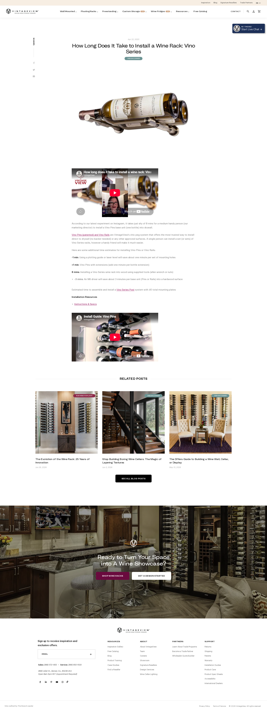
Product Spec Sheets (214, 674)
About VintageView (148, 647)
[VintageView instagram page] (62, 682)
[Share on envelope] (34, 77)
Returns (208, 647)
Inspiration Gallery (115, 647)
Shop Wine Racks (112, 576)
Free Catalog (113, 651)
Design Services (147, 670)
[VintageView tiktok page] (68, 682)
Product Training (115, 660)
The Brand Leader (25, 706)
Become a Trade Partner (182, 651)
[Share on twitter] (34, 70)
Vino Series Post (125, 290)
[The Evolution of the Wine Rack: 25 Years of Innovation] (66, 422)
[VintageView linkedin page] (45, 682)
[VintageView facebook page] (40, 682)
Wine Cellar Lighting (148, 674)
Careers (143, 656)
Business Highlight (84, 395)
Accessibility (210, 679)
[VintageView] (22, 11)
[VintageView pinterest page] (51, 682)
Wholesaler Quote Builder (183, 656)
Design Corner (133, 58)
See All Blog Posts (133, 479)
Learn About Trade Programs (184, 647)
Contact (236, 11)
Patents (208, 656)
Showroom (144, 660)
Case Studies (113, 665)
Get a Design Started (151, 576)
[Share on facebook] (34, 63)
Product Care (210, 670)
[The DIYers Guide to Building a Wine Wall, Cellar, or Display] (200, 422)
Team (142, 651)
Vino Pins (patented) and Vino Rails (91, 235)
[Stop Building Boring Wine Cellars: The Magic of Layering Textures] (133, 422)
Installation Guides (213, 665)
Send (90, 654)
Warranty (208, 660)
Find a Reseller (114, 670)
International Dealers (213, 683)
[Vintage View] (133, 630)
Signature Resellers (148, 665)
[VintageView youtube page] (57, 682)
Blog (110, 656)
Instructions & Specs (85, 304)
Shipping (208, 651)
